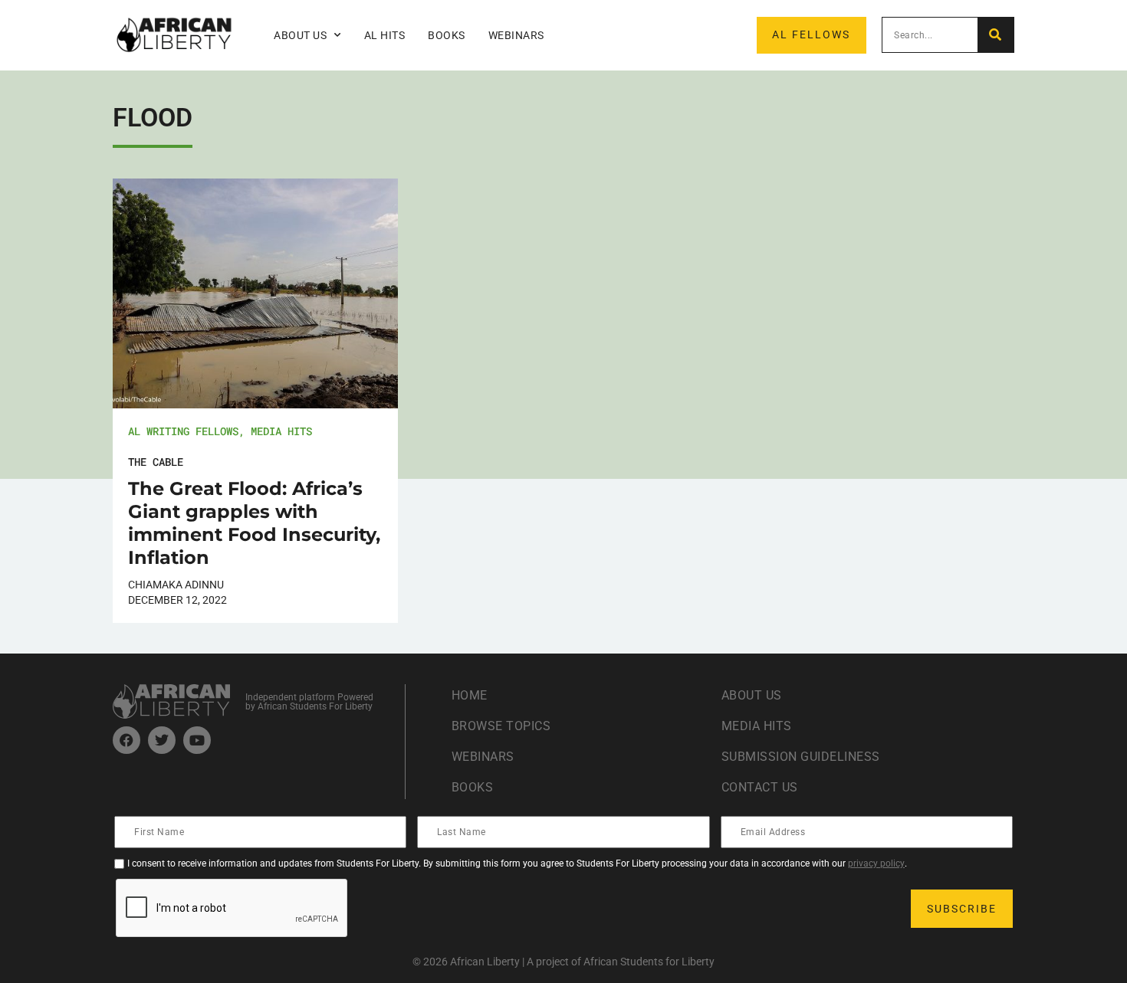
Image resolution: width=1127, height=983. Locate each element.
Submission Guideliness (800, 756)
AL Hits (385, 35)
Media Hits (281, 431)
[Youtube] (197, 740)
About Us (751, 695)
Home (470, 695)
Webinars (516, 35)
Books (446, 35)
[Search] (996, 35)
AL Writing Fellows (183, 431)
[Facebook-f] (126, 740)
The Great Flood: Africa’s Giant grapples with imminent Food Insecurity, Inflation (254, 523)
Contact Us (759, 787)
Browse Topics (501, 726)
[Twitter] (162, 740)
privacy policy (876, 863)
